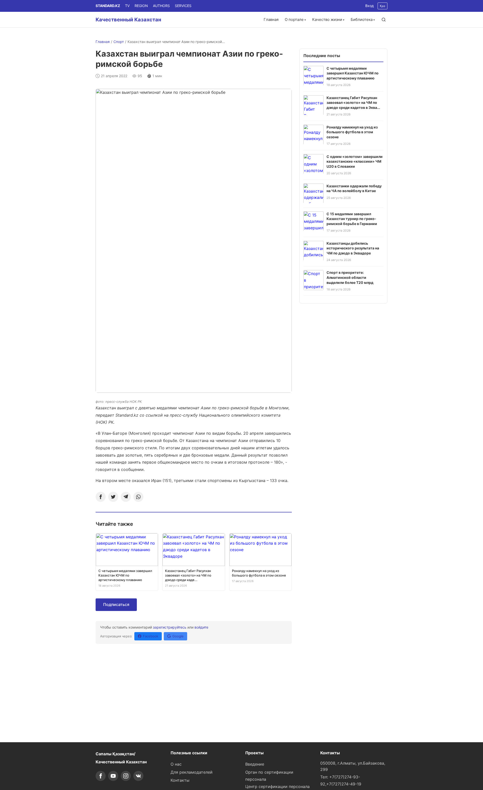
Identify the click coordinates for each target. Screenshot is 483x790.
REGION (141, 6)
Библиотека (362, 19)
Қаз (382, 6)
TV (127, 6)
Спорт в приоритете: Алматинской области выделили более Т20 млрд (350, 277)
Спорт (118, 41)
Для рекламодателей (192, 772)
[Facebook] (101, 497)
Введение (254, 764)
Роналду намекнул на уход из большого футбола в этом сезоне (352, 132)
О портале (294, 19)
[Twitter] (113, 497)
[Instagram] (126, 776)
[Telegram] (126, 497)
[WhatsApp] (138, 497)
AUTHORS (161, 6)
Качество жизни (327, 19)
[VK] (138, 776)
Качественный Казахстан (128, 20)
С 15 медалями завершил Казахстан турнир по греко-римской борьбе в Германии (352, 218)
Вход (369, 6)
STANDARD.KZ (108, 6)
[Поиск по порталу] (383, 19)
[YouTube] (113, 776)
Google (178, 636)
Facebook (150, 636)
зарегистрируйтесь (169, 627)
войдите (201, 627)
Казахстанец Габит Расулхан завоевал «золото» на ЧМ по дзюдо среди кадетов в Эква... (353, 102)
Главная (271, 19)
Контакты (180, 780)
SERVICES (183, 6)
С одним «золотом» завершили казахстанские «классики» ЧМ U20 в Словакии (355, 161)
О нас (176, 764)
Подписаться (116, 604)
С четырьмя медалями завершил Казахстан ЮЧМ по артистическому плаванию (353, 73)
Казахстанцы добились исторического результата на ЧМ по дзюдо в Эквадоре (353, 248)
